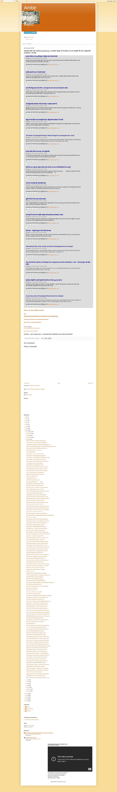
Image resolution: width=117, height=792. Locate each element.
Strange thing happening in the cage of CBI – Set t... (37, 537)
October (28, 435)
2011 (26, 699)
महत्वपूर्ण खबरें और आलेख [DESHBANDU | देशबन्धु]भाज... (36, 573)
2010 (26, 700)
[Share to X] (48, 338)
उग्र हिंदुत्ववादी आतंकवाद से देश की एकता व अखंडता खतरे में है (41, 104)
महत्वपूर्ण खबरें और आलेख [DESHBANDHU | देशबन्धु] (36, 526)
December (28, 431)
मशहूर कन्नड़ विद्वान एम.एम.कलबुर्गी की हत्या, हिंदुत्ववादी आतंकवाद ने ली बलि (44, 119)
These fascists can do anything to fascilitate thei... (36, 442)
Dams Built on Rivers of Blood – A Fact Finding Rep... (37, 653)
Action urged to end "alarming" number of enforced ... (37, 466)
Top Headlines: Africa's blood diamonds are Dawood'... (38, 547)
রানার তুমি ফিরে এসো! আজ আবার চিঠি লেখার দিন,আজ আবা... (35, 567)
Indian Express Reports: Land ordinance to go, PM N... (38, 521)
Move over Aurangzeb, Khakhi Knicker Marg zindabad (38, 612)
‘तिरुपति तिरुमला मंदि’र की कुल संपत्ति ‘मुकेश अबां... (35, 576)
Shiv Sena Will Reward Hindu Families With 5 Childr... (37, 491)
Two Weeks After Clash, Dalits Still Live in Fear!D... (37, 470)
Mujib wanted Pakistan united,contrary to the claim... (37, 502)
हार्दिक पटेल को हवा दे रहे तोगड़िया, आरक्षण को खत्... (35, 483)
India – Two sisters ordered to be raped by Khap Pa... (37, 644)
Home (58, 383)
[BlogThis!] (46, 338)
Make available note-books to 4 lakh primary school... (37, 507)
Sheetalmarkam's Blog (31, 737)
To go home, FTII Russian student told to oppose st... (37, 608)
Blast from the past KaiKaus (32, 588)
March (27, 687)
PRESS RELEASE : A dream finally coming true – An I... (38, 677)
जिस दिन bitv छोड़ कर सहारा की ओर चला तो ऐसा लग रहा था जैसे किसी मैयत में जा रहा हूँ (48, 167)
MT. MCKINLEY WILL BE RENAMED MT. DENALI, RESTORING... (40, 515)
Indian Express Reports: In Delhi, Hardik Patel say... (37, 543)
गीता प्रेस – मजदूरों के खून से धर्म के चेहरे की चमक (38, 230)
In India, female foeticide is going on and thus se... (37, 448)
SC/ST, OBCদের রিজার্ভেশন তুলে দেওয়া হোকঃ (33, 450)
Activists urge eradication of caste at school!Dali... (37, 556)
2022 (26, 418)
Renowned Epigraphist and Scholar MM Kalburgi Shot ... (38, 534)
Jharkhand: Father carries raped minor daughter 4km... (38, 614)
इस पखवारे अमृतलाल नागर (30, 623)
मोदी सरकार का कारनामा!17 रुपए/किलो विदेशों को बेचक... (36, 580)
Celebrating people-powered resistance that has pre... (38, 636)
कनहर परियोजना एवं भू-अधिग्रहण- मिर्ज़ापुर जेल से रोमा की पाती (41, 56)
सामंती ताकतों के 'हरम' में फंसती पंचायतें (35, 72)
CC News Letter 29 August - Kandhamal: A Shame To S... (38, 575)
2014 (26, 693)
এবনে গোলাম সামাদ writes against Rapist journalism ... (36, 627)
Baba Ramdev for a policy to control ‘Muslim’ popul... (37, 532)
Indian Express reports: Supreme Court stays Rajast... (37, 509)
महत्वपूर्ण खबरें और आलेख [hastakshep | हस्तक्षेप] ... (35, 524)
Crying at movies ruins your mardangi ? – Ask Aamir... (37, 565)
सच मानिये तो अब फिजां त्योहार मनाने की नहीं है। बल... (35, 599)
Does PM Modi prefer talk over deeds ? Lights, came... (38, 638)
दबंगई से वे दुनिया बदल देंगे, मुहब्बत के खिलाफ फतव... (35, 562)
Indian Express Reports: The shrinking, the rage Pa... (37, 670)
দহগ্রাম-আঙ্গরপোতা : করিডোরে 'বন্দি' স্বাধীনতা (33, 593)
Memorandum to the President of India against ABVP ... (38, 673)
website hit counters (29, 39)
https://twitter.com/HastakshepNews (32, 322)
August (28, 439)
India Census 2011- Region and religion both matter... (37, 640)
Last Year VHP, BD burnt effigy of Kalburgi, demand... (37, 541)
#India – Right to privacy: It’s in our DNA (34, 489)
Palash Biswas (30, 708)
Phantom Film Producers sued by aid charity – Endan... (38, 563)
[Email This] (45, 338)
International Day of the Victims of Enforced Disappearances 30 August (49, 246)
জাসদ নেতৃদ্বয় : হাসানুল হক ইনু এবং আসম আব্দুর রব (34, 591)
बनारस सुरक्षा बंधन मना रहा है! (31, 478)
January (28, 691)
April (27, 685)
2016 (26, 428)
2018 (26, 424)
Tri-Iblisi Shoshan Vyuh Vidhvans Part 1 (33, 738)
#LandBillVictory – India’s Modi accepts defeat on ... (37, 528)
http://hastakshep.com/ (53, 64)
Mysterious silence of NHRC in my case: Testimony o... (38, 554)
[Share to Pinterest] (51, 338)
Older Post (90, 383)
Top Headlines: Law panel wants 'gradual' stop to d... (37, 619)
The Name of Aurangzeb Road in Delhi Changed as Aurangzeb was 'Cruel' (50, 135)
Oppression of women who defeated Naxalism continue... (38, 645)
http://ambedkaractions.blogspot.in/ (32, 328)
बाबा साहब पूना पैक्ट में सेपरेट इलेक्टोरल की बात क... (35, 617)
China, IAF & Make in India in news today (35, 621)
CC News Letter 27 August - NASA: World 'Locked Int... (38, 664)
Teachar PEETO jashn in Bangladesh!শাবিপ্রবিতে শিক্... (37, 550)
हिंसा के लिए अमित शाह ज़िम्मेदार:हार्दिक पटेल (33, 584)
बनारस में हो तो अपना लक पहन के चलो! (33, 480)
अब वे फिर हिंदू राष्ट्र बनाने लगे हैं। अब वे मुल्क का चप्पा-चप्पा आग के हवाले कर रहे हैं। (47, 88)
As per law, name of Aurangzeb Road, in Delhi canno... (38, 610)
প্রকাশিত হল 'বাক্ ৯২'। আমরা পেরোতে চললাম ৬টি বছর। (35, 453)
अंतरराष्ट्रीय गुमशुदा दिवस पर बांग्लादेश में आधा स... (35, 552)
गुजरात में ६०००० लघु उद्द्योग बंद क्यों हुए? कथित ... (35, 535)
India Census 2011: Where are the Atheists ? (35, 530)
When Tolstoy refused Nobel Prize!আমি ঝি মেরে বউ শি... (37, 545)
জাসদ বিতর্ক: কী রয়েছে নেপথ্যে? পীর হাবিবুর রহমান (34, 672)
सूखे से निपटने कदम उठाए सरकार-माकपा (36, 199)
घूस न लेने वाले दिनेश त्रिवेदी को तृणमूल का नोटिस (33, 734)
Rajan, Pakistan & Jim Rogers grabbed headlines (37, 660)
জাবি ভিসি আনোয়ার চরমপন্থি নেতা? (31, 590)
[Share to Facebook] (49, 338)
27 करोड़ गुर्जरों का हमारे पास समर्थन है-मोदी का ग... (35, 463)
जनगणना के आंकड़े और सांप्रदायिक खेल (36, 183)
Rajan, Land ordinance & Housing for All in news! (36, 549)
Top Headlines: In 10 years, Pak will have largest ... (37, 657)
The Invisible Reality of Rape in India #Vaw (35, 539)
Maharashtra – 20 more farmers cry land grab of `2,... (37, 603)
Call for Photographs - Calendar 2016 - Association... (37, 668)
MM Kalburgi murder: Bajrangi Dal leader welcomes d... (38, 498)
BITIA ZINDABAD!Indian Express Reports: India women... (38, 616)
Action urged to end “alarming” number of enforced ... (37, 461)
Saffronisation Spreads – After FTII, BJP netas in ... (37, 649)
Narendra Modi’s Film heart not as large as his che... (37, 496)
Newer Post (26, 383)
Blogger (64, 781)
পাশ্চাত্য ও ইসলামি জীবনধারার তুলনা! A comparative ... (35, 472)
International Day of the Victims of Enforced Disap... (37, 604)
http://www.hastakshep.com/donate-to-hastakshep (41, 316)
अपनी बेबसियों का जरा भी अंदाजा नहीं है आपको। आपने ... (36, 675)
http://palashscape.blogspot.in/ (31, 331)
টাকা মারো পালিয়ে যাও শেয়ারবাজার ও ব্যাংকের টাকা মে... (34, 511)
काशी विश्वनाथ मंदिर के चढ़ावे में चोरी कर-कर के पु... (35, 578)
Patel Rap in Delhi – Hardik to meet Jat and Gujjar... (37, 487)
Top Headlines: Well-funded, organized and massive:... (38, 655)
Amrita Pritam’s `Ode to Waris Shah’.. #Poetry (36, 459)
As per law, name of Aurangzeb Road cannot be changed (44, 296)
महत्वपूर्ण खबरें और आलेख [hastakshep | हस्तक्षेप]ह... (35, 666)
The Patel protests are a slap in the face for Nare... (37, 606)
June (27, 681)
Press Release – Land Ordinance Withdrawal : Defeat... (38, 457)
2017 (26, 426)
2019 (26, 422)
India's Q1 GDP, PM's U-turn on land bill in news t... (37, 468)
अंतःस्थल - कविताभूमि (27, 43)
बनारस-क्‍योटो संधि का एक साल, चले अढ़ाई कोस (38, 151)
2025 (26, 417)
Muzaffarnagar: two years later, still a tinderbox (36, 494)
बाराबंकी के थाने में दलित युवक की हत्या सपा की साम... (35, 474)
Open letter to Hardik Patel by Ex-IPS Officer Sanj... (37, 647)
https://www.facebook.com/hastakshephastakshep (36, 319)
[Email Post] (42, 338)
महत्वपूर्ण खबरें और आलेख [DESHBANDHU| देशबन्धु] (35, 455)
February (28, 689)
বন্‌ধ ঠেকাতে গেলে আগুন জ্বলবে (31, 517)
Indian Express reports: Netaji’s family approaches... (37, 519)
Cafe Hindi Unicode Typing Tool (32, 719)
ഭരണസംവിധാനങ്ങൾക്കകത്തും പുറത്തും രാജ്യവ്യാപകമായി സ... (41, 446)
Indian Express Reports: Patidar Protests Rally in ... (37, 522)
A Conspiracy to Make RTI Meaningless (34, 493)
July (27, 679)
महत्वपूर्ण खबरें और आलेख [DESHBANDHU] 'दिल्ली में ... (36, 662)
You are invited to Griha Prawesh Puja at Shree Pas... (37, 629)
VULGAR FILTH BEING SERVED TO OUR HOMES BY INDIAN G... (40, 582)
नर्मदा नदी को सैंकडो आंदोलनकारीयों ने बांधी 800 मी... (35, 631)
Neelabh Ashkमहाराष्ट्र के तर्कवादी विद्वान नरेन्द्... (35, 485)
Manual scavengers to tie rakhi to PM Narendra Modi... (38, 625)
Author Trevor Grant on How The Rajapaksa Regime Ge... (38, 601)
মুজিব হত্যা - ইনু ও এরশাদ (30, 571)
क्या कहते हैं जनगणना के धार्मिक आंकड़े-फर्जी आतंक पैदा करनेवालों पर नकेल (44, 215)
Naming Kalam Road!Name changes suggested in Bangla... (39, 595)
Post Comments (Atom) (35, 385)
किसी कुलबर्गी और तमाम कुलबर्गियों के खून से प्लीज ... (35, 465)
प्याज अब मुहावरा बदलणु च (30, 452)
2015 (26, 430)
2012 (26, 697)
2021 (26, 420)
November (28, 433)
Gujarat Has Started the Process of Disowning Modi (37, 586)
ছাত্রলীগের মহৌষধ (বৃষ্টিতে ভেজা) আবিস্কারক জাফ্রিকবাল (35, 500)
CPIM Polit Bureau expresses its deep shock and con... (38, 506)
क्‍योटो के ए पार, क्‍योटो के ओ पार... (32, 476)
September (28, 437)
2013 (26, 695)
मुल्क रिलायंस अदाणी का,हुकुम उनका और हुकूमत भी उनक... (36, 632)
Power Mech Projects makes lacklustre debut (36, 659)
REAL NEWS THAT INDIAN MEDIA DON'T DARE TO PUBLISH (39, 733)
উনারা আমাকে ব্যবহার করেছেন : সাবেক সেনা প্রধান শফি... (35, 504)
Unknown (29, 711)
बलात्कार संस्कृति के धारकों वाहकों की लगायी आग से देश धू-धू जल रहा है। (44, 280)
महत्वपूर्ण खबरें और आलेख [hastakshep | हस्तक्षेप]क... (35, 569)
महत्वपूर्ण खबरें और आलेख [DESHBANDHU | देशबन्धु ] (36, 634)
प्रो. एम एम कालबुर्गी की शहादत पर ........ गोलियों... (34, 481)
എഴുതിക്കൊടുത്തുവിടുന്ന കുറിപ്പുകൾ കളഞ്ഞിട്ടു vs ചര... (38, 444)
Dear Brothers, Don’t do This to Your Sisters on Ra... (37, 597)
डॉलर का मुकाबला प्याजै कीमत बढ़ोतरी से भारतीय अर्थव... (36, 558)
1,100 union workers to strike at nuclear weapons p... (37, 560)
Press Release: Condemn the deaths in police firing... (37, 642)
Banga (28, 706)
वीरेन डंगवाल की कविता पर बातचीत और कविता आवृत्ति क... (36, 440)
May (27, 683)
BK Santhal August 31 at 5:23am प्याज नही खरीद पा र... (37, 513)
